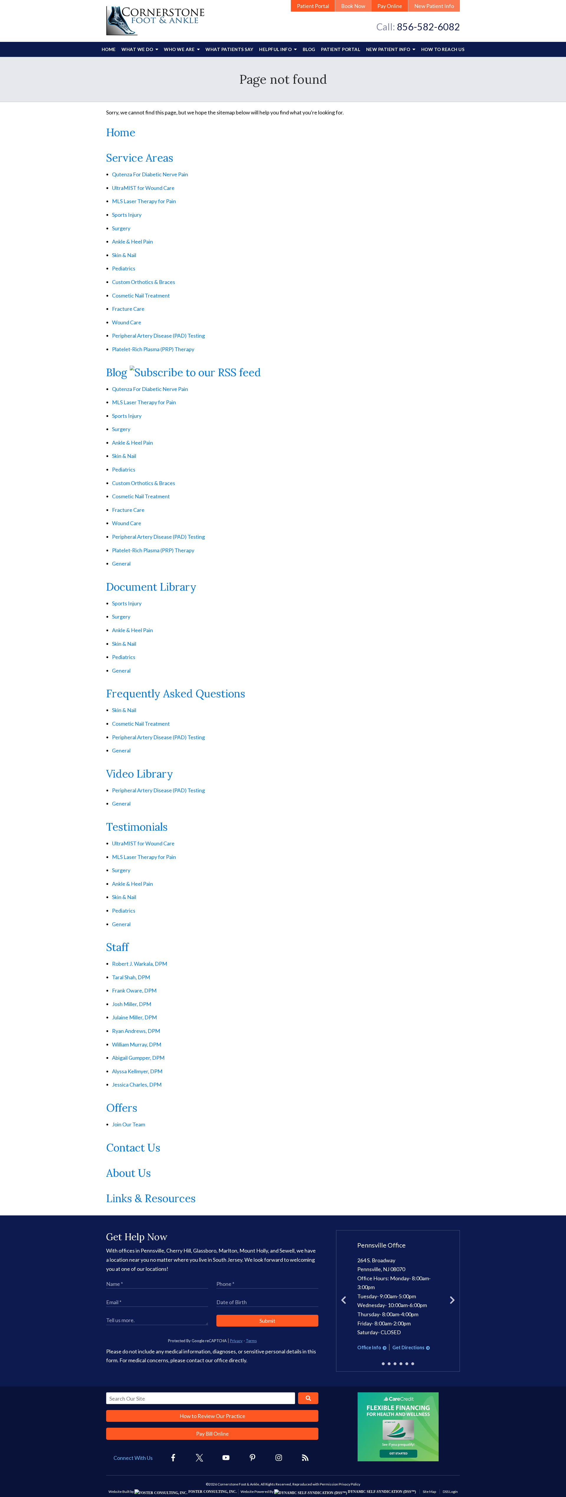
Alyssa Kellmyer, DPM (137, 1071)
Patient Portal (313, 6)
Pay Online (389, 6)
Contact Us (133, 1147)
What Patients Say (229, 49)
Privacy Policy (349, 1484)
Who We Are (180, 49)
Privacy (236, 1340)
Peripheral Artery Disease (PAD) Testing (158, 335)
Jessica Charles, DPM (137, 1084)
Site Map (429, 1491)
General (121, 563)
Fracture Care (128, 308)
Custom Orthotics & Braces (143, 282)
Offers (121, 1108)
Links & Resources (151, 1198)
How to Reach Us (443, 49)
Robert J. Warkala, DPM (139, 963)
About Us (128, 1173)
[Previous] (343, 1301)
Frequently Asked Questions (175, 693)
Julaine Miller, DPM (134, 1017)
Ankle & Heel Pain (132, 241)
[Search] (308, 1398)
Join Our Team (128, 1124)
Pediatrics (123, 268)
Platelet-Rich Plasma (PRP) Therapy (153, 349)
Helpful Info (276, 49)
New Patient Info (434, 6)
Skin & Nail (124, 255)
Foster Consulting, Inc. (212, 1492)
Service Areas (139, 158)
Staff (117, 947)
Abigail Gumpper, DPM (138, 1057)
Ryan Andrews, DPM (136, 1031)
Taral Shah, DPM (131, 977)
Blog (309, 49)
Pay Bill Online (212, 1433)
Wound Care (126, 322)
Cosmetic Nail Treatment (141, 295)
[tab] (383, 1363)
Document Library (151, 587)
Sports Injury (127, 214)
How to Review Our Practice (212, 1416)
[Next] (452, 1301)
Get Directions (408, 1347)
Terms (251, 1340)
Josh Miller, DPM (131, 1004)
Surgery (121, 228)
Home (109, 49)
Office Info (369, 1347)
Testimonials (137, 827)
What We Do (137, 49)
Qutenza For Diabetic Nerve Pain (150, 174)
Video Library (139, 773)
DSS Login (450, 1491)
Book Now (353, 6)
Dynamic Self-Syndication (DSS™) (381, 1492)
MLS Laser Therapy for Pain (144, 201)
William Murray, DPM (136, 1044)
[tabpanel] (398, 1296)
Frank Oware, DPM (134, 990)
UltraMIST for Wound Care (143, 188)
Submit (267, 1320)
